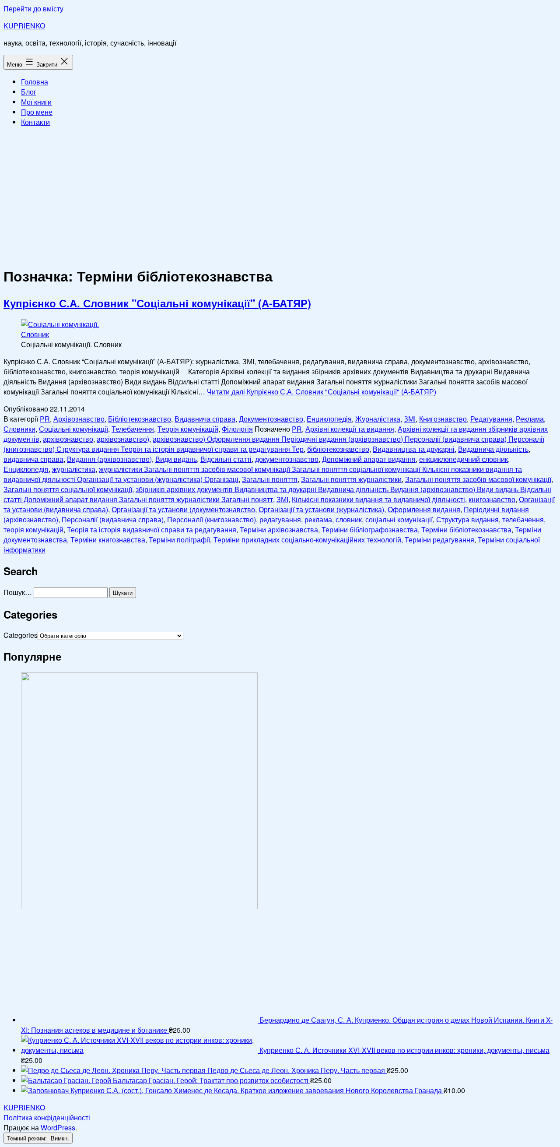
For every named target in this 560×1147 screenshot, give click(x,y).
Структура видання (467, 519)
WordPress (58, 1127)
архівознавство (68, 439)
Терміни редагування (439, 540)
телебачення (523, 519)
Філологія (237, 429)
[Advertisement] (280, 195)
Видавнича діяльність (493, 449)
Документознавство (271, 419)
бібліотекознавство (338, 449)
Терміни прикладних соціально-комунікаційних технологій (307, 540)
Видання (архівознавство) (109, 459)
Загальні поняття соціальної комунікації (68, 489)
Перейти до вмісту (33, 9)
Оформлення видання (424, 509)
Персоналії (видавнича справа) (113, 519)
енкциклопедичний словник (463, 459)
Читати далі (321, 392)
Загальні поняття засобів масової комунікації (478, 479)
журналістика (73, 469)
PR (45, 419)
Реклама (530, 419)
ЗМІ (410, 419)
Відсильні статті (226, 459)
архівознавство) (123, 439)
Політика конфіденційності (47, 1117)
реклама (318, 519)
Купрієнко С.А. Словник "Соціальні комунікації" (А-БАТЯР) (157, 303)
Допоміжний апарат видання (369, 459)
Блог (28, 92)
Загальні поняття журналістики (351, 479)
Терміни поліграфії (179, 540)
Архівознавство (79, 419)
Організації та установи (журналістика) (321, 509)
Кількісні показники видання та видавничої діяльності (378, 499)
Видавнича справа (205, 419)
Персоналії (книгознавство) (211, 519)
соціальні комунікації (399, 519)
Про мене (36, 112)
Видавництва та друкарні (414, 449)
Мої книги (36, 102)
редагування (280, 519)
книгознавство (492, 499)
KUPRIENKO (24, 26)
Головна (34, 82)
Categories (21, 635)
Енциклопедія (329, 419)
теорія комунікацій (33, 529)
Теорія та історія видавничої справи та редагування (151, 529)
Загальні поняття (270, 479)
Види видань (176, 459)
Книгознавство (443, 419)
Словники (19, 429)
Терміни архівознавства (279, 529)
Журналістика (377, 419)
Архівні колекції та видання (349, 429)
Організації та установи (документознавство (183, 509)
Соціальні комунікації (73, 429)
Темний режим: (28, 1138)
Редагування (491, 419)
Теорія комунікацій (188, 429)
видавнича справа (33, 459)
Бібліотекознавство (139, 419)
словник (349, 519)
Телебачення (133, 429)
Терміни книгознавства (107, 540)
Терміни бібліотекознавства (466, 529)
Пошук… (18, 592)
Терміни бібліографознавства (370, 529)
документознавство (286, 459)
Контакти (35, 122)
